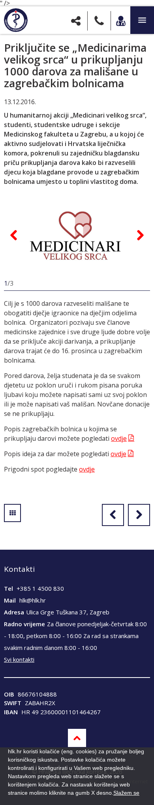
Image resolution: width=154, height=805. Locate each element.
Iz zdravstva (12, 513)
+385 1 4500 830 (40, 588)
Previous (14, 235)
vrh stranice (77, 738)
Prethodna (113, 515)
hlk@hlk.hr (32, 600)
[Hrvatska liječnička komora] (16, 20)
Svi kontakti (19, 659)
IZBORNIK (142, 20)
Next (140, 235)
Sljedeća (139, 515)
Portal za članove (120, 20)
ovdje (119, 438)
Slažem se (126, 793)
